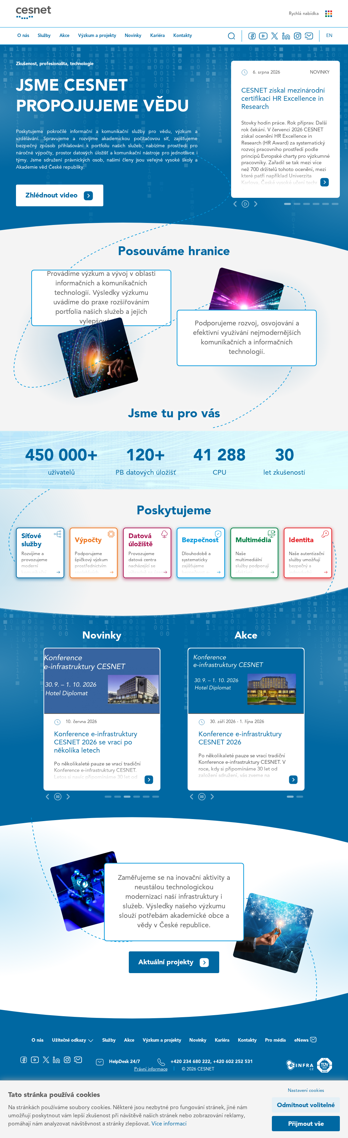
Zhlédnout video (51, 195)
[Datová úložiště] (147, 552)
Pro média (275, 1040)
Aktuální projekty (165, 962)
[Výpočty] (93, 552)
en (329, 36)
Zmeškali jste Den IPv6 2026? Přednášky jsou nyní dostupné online (99, 742)
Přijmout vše (306, 1124)
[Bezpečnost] (200, 552)
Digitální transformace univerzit (246, 734)
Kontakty (182, 36)
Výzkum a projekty (97, 36)
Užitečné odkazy (69, 1040)
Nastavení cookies (306, 1090)
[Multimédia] (254, 552)
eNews (301, 1040)
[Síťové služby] (40, 552)
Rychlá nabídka (304, 14)
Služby (44, 36)
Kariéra (157, 36)
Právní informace (151, 1069)
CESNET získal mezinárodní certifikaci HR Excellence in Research (283, 99)
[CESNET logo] (33, 13)
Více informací (169, 1124)
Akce (64, 36)
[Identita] (307, 552)
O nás (23, 36)
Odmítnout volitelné (306, 1105)
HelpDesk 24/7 (124, 1062)
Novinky (133, 36)
